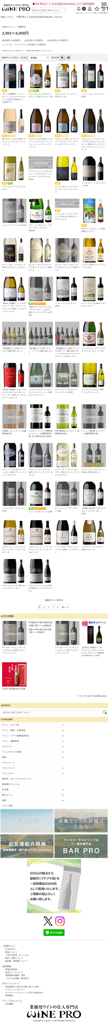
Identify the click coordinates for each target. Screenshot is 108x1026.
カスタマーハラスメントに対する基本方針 (24, 992)
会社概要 (9, 1004)
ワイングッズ (8, 768)
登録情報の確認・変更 (15, 975)
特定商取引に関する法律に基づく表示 (22, 987)
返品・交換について (14, 958)
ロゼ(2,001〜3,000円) (57, 40)
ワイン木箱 (7, 806)
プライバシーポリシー (15, 989)
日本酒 (5, 789)
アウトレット (8, 762)
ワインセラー (8, 773)
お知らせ (79, 13)
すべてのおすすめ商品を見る (93, 696)
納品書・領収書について (16, 961)
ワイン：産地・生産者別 (13, 730)
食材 (4, 800)
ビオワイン (7, 746)
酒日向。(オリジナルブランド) (16, 779)
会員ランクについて (14, 972)
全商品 (5, 27)
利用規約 (9, 995)
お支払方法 (10, 949)
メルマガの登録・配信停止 (17, 978)
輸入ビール (7, 795)
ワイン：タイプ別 (10, 725)
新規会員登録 (11, 969)
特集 (4, 757)
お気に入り (96, 13)
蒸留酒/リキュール (10, 784)
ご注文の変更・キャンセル (17, 955)
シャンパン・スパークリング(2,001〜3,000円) (24, 44)
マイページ (89, 13)
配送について (11, 952)
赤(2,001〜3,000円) (11, 40)
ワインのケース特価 (11, 752)
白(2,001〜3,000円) (34, 40)
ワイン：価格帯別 (18, 27)
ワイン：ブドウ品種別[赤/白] (15, 736)
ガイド (84, 13)
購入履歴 (103, 13)
